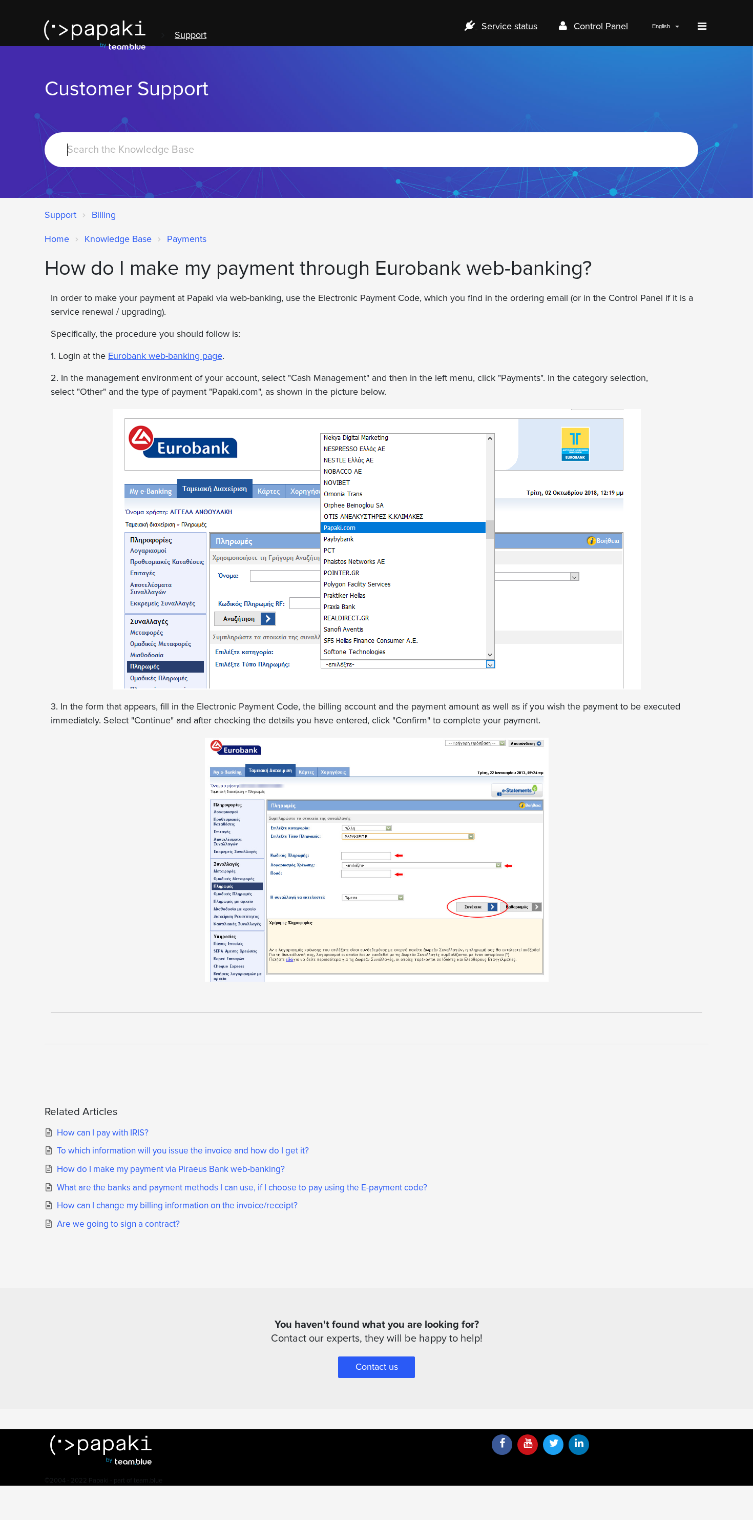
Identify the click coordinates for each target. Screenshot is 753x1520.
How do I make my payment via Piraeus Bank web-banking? (171, 1169)
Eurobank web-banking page (165, 355)
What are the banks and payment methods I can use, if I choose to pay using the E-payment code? (242, 1187)
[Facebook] (502, 1444)
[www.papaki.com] (94, 35)
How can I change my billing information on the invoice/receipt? (177, 1205)
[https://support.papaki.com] (263, 1450)
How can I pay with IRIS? (103, 1132)
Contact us (376, 1366)
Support (190, 34)
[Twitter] (553, 1444)
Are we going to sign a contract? (118, 1224)
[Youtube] (527, 1444)
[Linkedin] (579, 1444)
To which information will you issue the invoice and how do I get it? (183, 1150)
